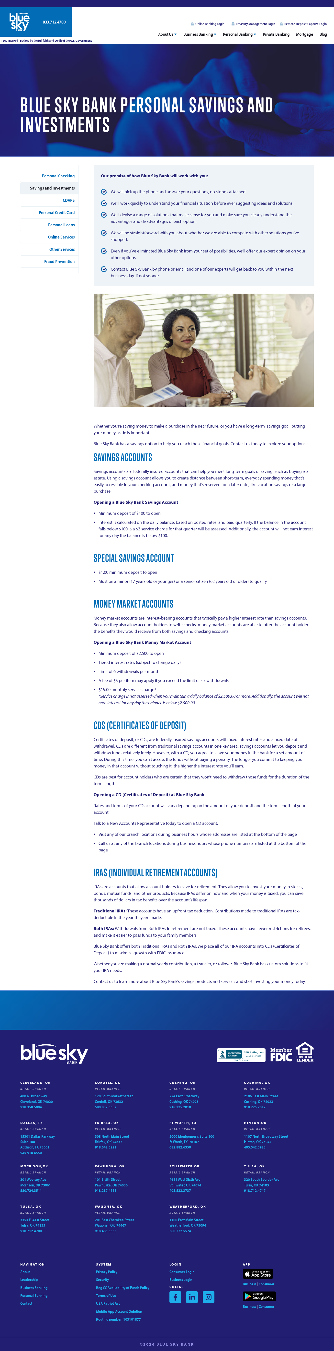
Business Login (180, 1279)
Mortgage (304, 34)
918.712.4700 (31, 1230)
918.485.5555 (105, 1230)
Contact (26, 1303)
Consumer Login (181, 1271)
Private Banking (276, 34)
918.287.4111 (105, 1190)
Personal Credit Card (57, 212)
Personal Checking (58, 176)
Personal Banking (33, 1295)
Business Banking (33, 1287)
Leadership (29, 1279)
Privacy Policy (106, 1271)
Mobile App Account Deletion (119, 1311)
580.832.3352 (105, 1106)
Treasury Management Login (255, 24)
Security (102, 1279)
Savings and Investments (52, 188)
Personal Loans (61, 224)
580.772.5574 (180, 1230)
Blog (323, 34)
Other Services (62, 249)
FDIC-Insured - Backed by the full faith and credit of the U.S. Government (46, 40)
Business (249, 1283)
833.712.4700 (54, 22)
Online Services (61, 237)
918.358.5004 (31, 1106)
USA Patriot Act (108, 1303)
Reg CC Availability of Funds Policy (122, 1287)
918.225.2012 (255, 1106)
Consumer (266, 1283)
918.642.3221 (105, 1147)
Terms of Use (106, 1295)
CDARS (69, 200)
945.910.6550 (31, 1152)
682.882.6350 (180, 1147)
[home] (19, 22)
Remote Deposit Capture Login (305, 24)
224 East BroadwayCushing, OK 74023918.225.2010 (184, 1101)
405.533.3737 (180, 1190)
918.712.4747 (255, 1190)
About (25, 1271)
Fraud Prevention (59, 261)
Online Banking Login (209, 24)
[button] (167, 34)
